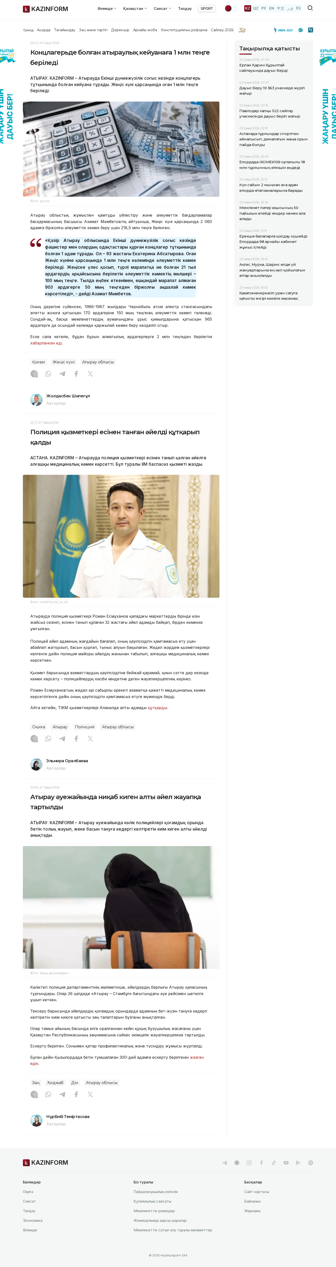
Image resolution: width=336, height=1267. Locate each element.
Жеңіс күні (64, 362)
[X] (90, 374)
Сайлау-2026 (222, 30)
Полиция (84, 727)
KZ (247, 8)
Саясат (29, 1201)
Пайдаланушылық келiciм (156, 1191)
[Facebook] (76, 374)
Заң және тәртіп (93, 30)
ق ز (290, 8)
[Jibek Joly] (285, 30)
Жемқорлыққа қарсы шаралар (160, 1220)
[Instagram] (34, 374)
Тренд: (28, 30)
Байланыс (252, 1201)
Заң (36, 1082)
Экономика (33, 1220)
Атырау (60, 727)
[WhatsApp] (48, 374)
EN (271, 8)
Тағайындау (65, 30)
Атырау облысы (98, 362)
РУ (263, 8)
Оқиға (38, 727)
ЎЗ (298, 8)
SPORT (207, 8)
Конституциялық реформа (184, 30)
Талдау (185, 8)
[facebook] (261, 1162)
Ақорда (43, 30)
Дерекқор (120, 30)
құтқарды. (158, 707)
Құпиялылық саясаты (152, 1201)
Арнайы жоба (145, 30)
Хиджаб (55, 1082)
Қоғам (38, 362)
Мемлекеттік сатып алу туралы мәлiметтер (173, 1230)
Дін (74, 1082)
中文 (280, 8)
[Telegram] (62, 374)
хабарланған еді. (47, 343)
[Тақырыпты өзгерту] (231, 8)
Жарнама (252, 1210)
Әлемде (30, 1230)
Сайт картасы (256, 1191)
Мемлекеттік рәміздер (154, 1210)
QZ (256, 8)
